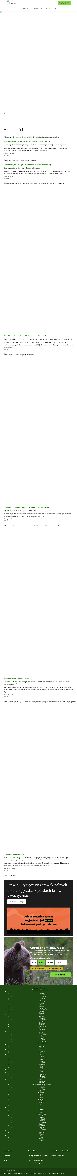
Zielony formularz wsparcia (38, 1156)
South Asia (41, 1112)
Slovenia (42, 1111)
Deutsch (42, 1076)
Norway (41, 1094)
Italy (41, 1068)
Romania (42, 1106)
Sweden (41, 1124)
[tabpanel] (38, 41)
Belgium (41, 1006)
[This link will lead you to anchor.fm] (21, 1145)
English (42, 995)
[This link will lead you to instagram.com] (9, 1145)
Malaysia (42, 1081)
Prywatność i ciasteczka (60, 1151)
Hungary (42, 1056)
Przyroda (7, 507)
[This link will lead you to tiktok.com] (17, 1145)
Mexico (41, 1083)
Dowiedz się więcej (16, 902)
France (42, 1048)
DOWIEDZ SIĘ (37, 8)
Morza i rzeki (31, 165)
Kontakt (7, 1156)
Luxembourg (42, 1074)
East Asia (42, 1033)
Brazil (42, 1011)
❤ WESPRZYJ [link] (64, 3)
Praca (6, 1160)
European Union (41, 1043)
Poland (42, 1101)
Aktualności (8, 1151)
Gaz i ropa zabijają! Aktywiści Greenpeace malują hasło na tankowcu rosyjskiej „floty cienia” (38, 339)
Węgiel (21, 165)
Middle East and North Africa (41, 1084)
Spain (42, 1116)
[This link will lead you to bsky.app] (25, 1145)
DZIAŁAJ (24, 8)
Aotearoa (42, 998)
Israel (41, 1066)
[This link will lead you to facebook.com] (5, 1145)
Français (43, 996)
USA (41, 1141)
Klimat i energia (10, 141)
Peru (41, 1098)
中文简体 (43, 1035)
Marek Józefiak (8, 176)
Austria (41, 1003)
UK (42, 1137)
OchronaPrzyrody (44, 165)
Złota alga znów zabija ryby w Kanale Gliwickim (22, 168)
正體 (42, 1038)
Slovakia (42, 1109)
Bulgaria (41, 1013)
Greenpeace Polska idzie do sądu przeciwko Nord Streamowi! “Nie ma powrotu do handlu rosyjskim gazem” (37, 683)
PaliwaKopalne (44, 141)
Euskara (42, 1121)
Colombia (42, 1023)
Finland (41, 1046)
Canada (41, 1016)
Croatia (41, 1025)
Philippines (41, 1099)
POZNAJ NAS (51, 8)
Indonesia (42, 1064)
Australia (42, 1001)
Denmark (42, 1030)
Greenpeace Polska (9, 519)
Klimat (34, 141)
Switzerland (42, 1126)
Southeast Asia (41, 1114)
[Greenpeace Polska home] (11, 3)
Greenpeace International (40, 990)
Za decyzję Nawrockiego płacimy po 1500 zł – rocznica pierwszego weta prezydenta (35, 145)
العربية (43, 1086)
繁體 (42, 1036)
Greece (42, 1053)
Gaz (27, 678)
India (41, 1059)
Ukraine (41, 1139)
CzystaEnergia (24, 141)
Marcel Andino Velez (10, 153)
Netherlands (42, 1092)
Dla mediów (32, 1151)
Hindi (43, 1063)
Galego (43, 1122)
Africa (42, 993)
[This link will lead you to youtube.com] (13, 1145)
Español (42, 1117)
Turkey (42, 1134)
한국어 (42, 1040)
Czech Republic (42, 1026)
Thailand (42, 1132)
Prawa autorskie (57, 1156)
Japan (42, 1071)
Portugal (41, 1102)
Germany (42, 1051)
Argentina (42, 1000)
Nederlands (43, 1010)
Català (43, 1119)
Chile (41, 1021)
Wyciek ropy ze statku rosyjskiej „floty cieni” (20, 510)
